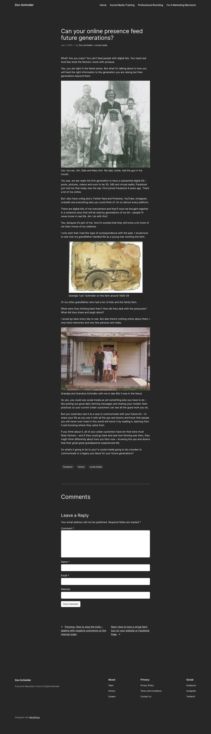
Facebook (68, 467)
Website (65, 589)
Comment (67, 528)
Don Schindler (24, 5)
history (81, 467)
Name (65, 561)
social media (101, 45)
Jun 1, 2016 (66, 45)
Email (65, 575)
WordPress (34, 717)
